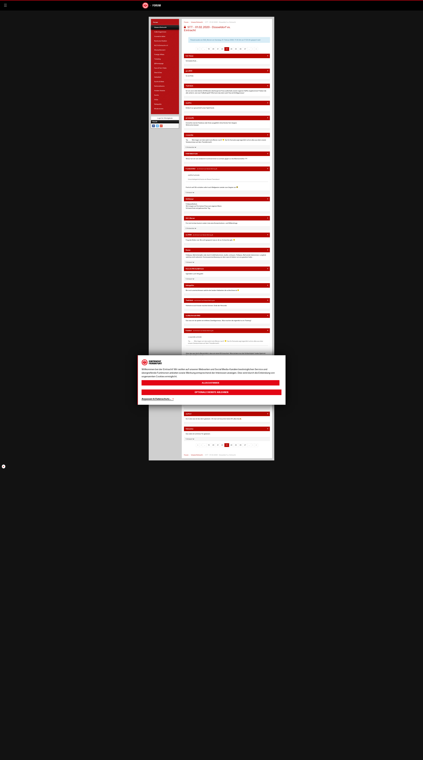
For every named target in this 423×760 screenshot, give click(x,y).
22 (222, 49)
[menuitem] (165, 27)
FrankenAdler (191, 169)
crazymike (189, 135)
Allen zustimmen (210, 383)
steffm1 (188, 414)
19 (209, 49)
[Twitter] (157, 125)
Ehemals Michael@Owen (195, 269)
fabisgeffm (190, 285)
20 (213, 49)
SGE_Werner (190, 218)
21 (218, 49)
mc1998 (189, 235)
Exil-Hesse (189, 56)
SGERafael (189, 199)
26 (240, 49)
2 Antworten (190, 147)
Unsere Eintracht (197, 22)
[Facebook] (153, 125)
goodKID (189, 71)
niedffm (189, 103)
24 (231, 49)
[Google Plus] (161, 125)
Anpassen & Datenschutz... (156, 399)
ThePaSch (189, 86)
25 (236, 49)
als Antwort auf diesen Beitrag (206, 169)
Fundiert (189, 330)
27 (245, 49)
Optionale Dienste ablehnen (211, 392)
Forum (156, 5)
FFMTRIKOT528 (192, 154)
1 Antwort (189, 192)
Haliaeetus (189, 429)
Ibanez (188, 250)
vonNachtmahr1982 (193, 315)
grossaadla (190, 118)
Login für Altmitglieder (165, 118)
